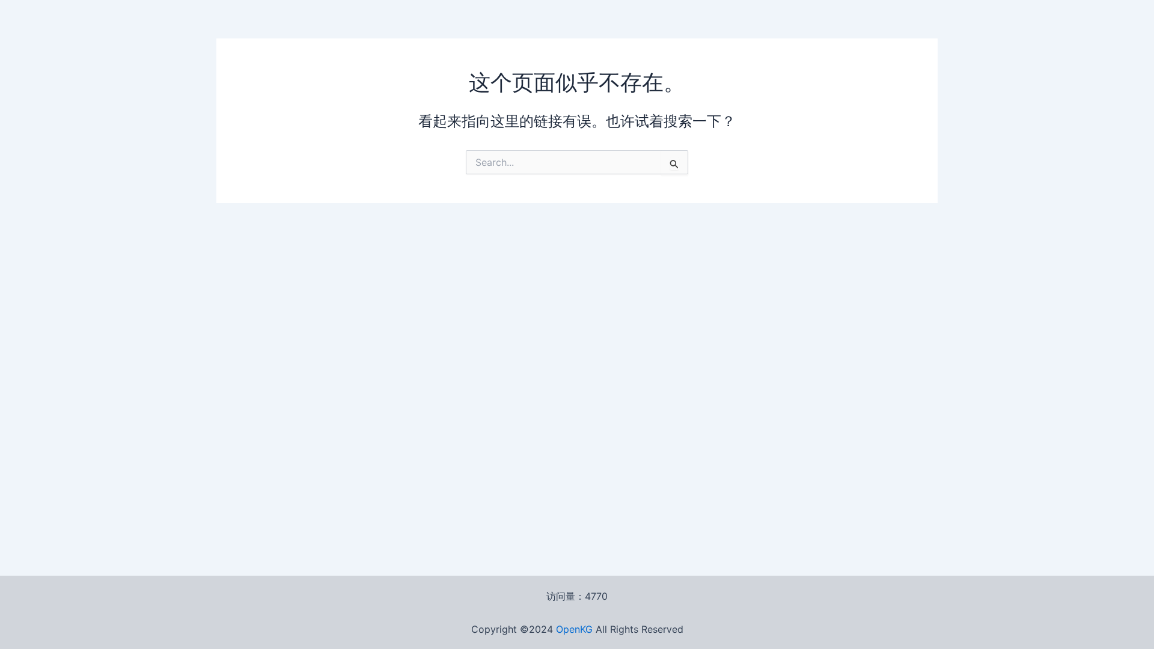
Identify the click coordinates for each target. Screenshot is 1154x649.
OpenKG (574, 629)
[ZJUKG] (594, 629)
